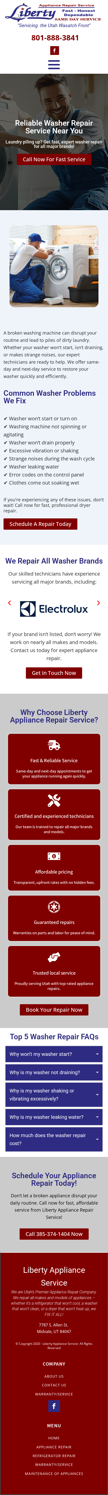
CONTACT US (54, 1385)
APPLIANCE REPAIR (54, 1447)
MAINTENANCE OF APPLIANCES (54, 1473)
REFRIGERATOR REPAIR (54, 1456)
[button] (9, 603)
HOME (54, 1438)
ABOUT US (54, 1376)
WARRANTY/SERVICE (54, 1394)
